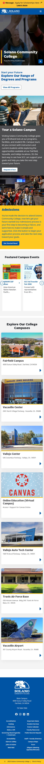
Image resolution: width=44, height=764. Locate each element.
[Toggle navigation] (40, 11)
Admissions (11, 727)
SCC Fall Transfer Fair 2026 (31, 283)
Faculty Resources (33, 730)
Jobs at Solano (11, 745)
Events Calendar (33, 727)
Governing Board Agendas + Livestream (11, 734)
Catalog (11, 724)
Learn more (22, 5)
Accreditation (11, 721)
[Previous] (2, 283)
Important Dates (33, 721)
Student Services (33, 724)
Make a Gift (11, 730)
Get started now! (11, 243)
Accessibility (11, 739)
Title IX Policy (36, 761)
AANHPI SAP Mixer (8, 283)
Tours (33, 745)
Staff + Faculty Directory (33, 739)
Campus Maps (33, 742)
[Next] (42, 283)
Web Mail (11, 747)
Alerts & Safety (11, 742)
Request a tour (10, 170)
